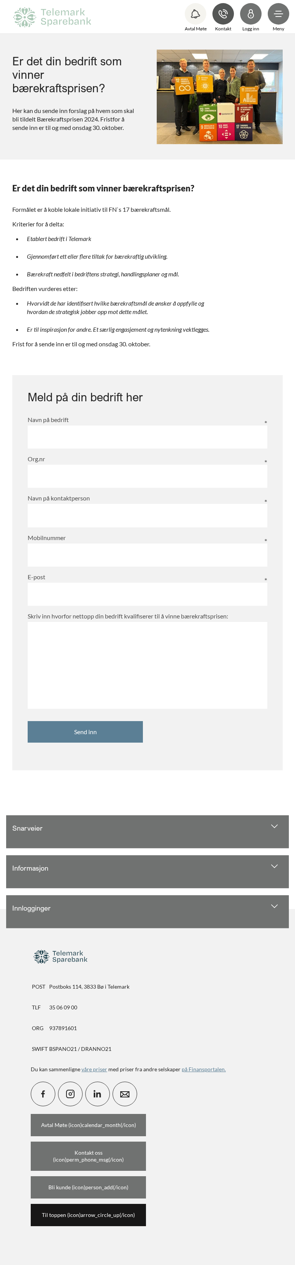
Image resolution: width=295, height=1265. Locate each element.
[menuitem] (53, 16)
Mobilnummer (47, 537)
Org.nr (36, 458)
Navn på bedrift (48, 419)
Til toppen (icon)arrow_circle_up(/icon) (88, 1215)
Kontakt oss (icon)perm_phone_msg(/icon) (88, 1156)
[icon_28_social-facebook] (43, 1094)
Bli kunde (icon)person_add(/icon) (88, 1187)
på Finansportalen (203, 1069)
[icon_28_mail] (125, 1094)
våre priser (94, 1069)
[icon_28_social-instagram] (70, 1094)
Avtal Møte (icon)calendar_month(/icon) (88, 1125)
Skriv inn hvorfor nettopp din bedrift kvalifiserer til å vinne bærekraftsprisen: (128, 616)
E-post (36, 576)
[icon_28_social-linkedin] (97, 1094)
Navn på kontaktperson (59, 498)
